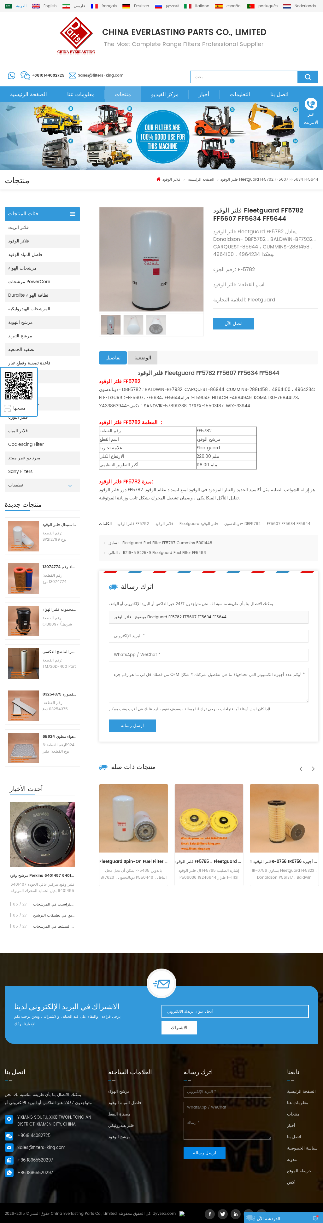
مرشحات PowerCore (29, 281)
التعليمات (240, 94)
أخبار (204, 94)
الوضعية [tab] (142, 358)
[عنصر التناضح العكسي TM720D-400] (23, 663)
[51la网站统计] (182, 1214)
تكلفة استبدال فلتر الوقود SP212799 (59, 525)
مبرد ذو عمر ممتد (24, 458)
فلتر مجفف (18, 376)
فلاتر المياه (18, 430)
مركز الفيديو (165, 94)
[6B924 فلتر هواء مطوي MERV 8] (23, 748)
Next (312, 765)
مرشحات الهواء (22, 268)
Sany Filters (20, 471)
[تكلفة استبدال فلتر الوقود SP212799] (23, 536)
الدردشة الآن (268, 1218)
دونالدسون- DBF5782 (242, 524)
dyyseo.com (164, 1214)
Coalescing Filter (26, 444)
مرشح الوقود (119, 1137)
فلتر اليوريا (18, 417)
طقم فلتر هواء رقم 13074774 (59, 567)
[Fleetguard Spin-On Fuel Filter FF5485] (133, 818)
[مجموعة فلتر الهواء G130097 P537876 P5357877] (23, 621)
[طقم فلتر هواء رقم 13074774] (23, 578)
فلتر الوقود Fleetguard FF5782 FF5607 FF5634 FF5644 (170, 617)
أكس (291, 1182)
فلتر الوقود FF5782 (133, 524)
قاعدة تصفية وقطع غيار (29, 363)
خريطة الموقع (299, 1171)
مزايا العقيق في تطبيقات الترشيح (60, 915)
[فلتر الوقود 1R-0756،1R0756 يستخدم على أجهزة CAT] (284, 818)
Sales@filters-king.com (101, 76)
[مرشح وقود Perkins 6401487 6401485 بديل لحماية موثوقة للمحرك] (42, 834)
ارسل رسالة (132, 725)
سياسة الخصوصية (302, 1148)
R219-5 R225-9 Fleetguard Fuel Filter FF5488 (164, 553)
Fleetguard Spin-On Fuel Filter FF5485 (133, 862)
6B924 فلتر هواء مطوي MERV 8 (59, 737)
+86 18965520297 (35, 1160)
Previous (299, 765)
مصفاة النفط (119, 1114)
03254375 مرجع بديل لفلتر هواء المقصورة (59, 694)
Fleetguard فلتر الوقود (198, 524)
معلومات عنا (81, 94)
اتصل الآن (234, 323)
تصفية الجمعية (21, 349)
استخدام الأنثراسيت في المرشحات (61, 904)
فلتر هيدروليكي (121, 1125)
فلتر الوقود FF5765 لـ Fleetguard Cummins (209, 862)
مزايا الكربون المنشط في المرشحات (62, 926)
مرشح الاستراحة (23, 403)
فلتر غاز (15, 390)
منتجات (123, 94)
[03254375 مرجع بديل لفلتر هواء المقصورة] (23, 705)
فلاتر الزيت (18, 227)
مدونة (292, 1159)
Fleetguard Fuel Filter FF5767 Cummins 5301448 (167, 543)
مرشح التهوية (20, 322)
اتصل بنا (279, 94)
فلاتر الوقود (171, 180)
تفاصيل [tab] (112, 358)
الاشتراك (179, 1027)
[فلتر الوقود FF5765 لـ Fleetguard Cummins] (209, 818)
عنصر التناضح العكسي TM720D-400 (59, 652)
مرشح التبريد (20, 336)
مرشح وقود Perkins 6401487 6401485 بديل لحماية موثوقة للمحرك (42, 876)
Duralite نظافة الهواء (28, 295)
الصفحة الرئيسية (28, 94)
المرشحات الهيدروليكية (29, 308)
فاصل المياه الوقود (25, 254)
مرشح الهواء (119, 1091)
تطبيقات (15, 485)
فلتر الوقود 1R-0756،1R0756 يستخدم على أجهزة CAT (284, 862)
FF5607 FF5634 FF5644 (288, 524)
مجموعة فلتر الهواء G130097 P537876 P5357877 (59, 610)
